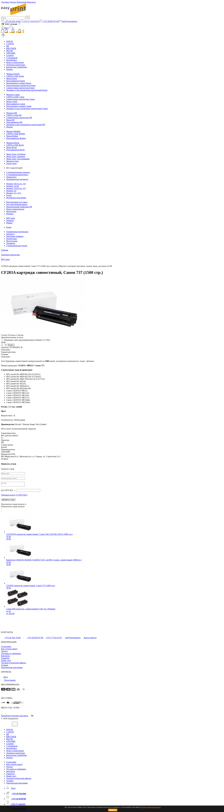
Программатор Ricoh (15, 150)
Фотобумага (11, 60)
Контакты (31, 2)
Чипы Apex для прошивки (18, 159)
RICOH (9, 51)
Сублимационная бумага (17, 175)
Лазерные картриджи (15, 65)
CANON (10, 44)
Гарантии (5, 658)
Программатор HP (14, 122)
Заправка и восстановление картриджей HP (25, 124)
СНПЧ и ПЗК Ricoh (15, 145)
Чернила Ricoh (12, 143)
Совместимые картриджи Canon (20, 99)
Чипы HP (10, 120)
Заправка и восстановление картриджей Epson (26, 90)
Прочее (9, 69)
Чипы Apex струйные (15, 154)
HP (7, 46)
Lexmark (10, 55)
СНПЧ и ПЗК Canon (15, 97)
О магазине (6, 646)
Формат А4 (11, 191)
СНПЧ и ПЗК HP (14, 115)
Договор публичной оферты (13, 663)
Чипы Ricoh (11, 147)
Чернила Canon (13, 94)
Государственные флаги (16, 204)
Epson (8, 227)
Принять (113, 810)
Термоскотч (11, 177)
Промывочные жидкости (17, 179)
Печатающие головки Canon (18, 106)
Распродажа (11, 239)
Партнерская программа (11, 667)
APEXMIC (11, 53)
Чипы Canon (11, 101)
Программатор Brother (16, 138)
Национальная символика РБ (19, 207)
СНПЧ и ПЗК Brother (15, 134)
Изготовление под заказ (16, 202)
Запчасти (10, 234)
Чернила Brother (13, 131)
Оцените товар (7, 469)
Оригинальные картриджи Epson (21, 85)
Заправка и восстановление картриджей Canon (27, 108)
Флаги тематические (15, 209)
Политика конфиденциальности (151, 807)
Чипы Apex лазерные (15, 156)
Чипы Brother (12, 136)
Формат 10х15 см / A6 (16, 184)
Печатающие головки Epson (18, 83)
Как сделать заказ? (9, 649)
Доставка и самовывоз (11, 653)
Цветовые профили (14, 236)
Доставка (5, 2)
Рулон (9, 195)
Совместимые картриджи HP (19, 117)
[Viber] (7, 713)
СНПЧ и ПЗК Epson (15, 76)
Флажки (9, 214)
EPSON (9, 41)
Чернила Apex (12, 161)
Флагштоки (11, 211)
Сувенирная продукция (16, 246)
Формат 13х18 (12, 186)
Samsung (10, 220)
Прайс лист (6, 660)
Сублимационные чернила (18, 172)
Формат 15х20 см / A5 (16, 188)
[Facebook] (2, 713)
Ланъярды (10, 243)
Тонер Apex (11, 163)
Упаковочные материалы (17, 232)
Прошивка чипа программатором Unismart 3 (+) (27, 340)
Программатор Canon (15, 104)
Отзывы (4, 665)
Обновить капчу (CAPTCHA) (14, 495)
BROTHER (11, 48)
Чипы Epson (11, 78)
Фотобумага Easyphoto (16, 198)
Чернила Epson (12, 74)
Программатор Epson (15, 81)
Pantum (9, 223)
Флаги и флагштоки (15, 62)
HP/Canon (10, 218)
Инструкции (11, 241)
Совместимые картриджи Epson (20, 88)
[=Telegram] (4, 713)
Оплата (13, 2)
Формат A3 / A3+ (13, 193)
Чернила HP (11, 113)
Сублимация (11, 58)
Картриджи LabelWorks (16, 67)
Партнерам (21, 2)
